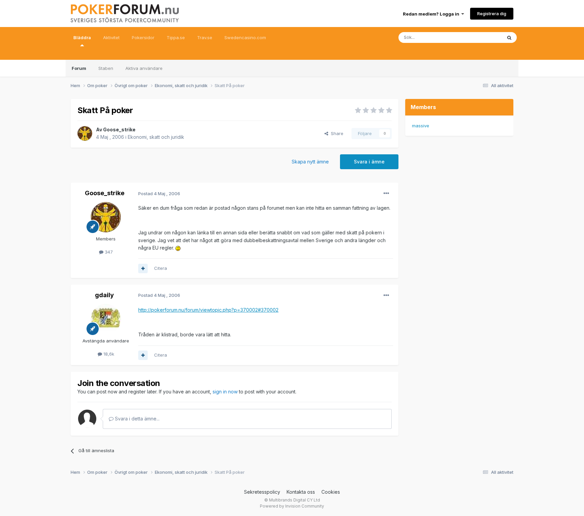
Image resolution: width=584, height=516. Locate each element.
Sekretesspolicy (262, 492)
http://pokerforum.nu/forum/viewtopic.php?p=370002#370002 (208, 310)
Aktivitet (111, 37)
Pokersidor (143, 37)
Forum (79, 68)
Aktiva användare (144, 68)
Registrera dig (491, 13)
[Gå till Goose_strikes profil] (84, 133)
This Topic (482, 37)
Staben (105, 68)
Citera (160, 268)
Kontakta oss (301, 492)
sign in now (225, 391)
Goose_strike (119, 129)
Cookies (330, 492)
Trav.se (204, 37)
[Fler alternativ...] (386, 193)
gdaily (104, 295)
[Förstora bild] (177, 248)
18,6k (108, 354)
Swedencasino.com (245, 37)
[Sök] (509, 37)
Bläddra (82, 37)
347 (108, 252)
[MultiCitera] (143, 268)
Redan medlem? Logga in (432, 14)
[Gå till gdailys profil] (106, 319)
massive (420, 125)
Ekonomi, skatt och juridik (156, 137)
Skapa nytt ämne (310, 161)
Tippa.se (176, 37)
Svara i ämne (369, 161)
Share (335, 133)
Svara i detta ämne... (137, 418)
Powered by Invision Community (292, 506)
